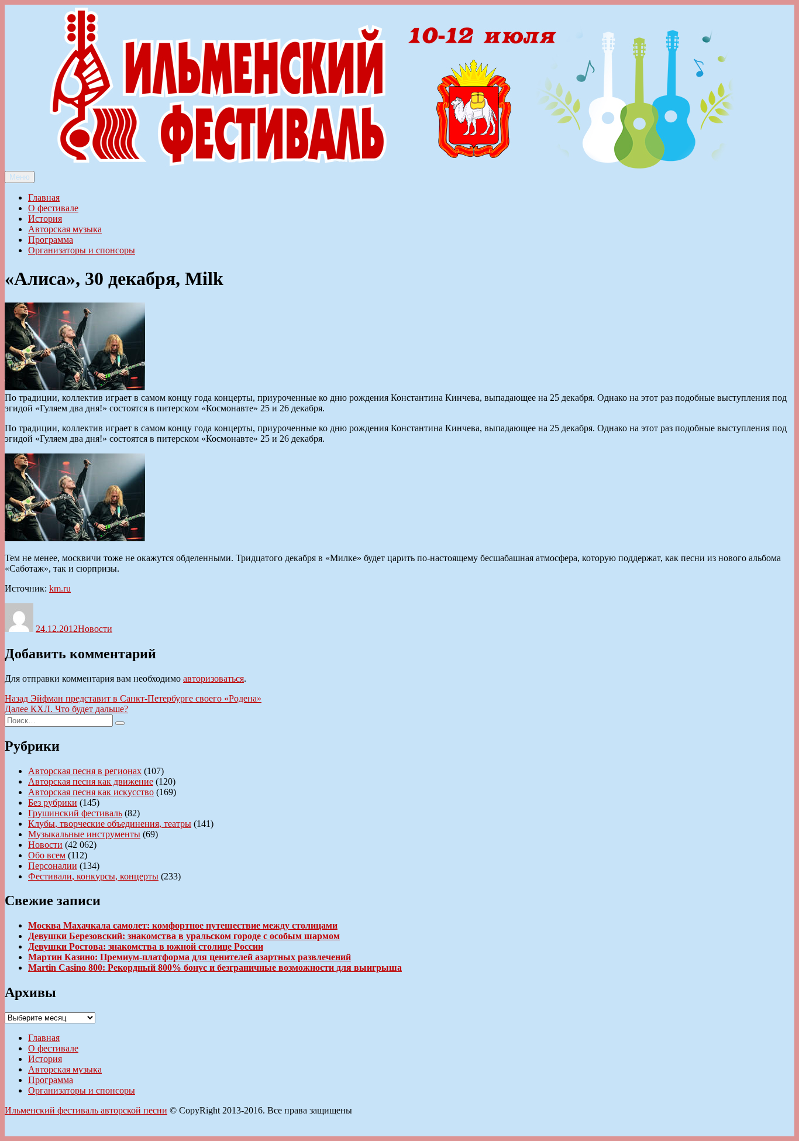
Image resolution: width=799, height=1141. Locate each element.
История (45, 219)
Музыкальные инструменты (84, 834)
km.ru (60, 588)
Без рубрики (52, 802)
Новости (95, 629)
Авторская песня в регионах (85, 771)
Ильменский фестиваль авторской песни (86, 1110)
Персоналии (52, 866)
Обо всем (47, 855)
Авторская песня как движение (90, 781)
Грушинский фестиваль (75, 813)
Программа (50, 240)
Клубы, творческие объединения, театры (109, 824)
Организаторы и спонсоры (81, 250)
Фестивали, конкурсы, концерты (93, 876)
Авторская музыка (65, 229)
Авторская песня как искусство (91, 792)
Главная (44, 197)
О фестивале (53, 208)
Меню (19, 177)
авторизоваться (213, 678)
